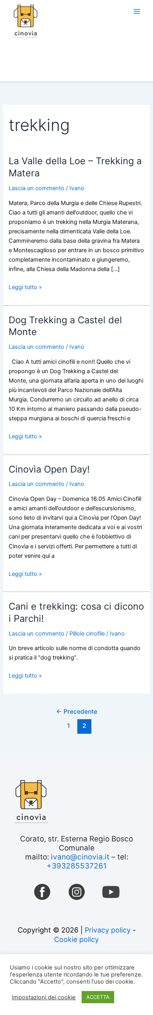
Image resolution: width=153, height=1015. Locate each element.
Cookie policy (76, 939)
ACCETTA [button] (97, 997)
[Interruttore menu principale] (137, 11)
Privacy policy (108, 930)
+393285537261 (77, 865)
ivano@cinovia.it (80, 856)
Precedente (76, 711)
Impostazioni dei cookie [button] (44, 997)
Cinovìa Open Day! (49, 469)
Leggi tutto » (25, 286)
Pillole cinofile (87, 633)
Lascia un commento (36, 188)
